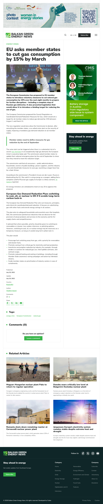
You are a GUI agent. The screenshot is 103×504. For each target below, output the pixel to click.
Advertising (95, 475)
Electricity (58, 470)
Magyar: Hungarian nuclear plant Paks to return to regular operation (26, 386)
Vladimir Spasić (11, 291)
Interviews (58, 491)
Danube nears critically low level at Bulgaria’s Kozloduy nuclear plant (70, 386)
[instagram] (93, 453)
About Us (95, 479)
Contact (94, 470)
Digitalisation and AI (61, 487)
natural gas (37, 316)
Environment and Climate (81, 475)
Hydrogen (76, 479)
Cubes (49, 500)
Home (57, 466)
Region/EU (9, 285)
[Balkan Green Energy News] (19, 35)
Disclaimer (95, 483)
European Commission (24, 316)
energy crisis (10, 316)
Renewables (77, 466)
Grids (56, 475)
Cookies (97, 500)
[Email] (22, 304)
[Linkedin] (17, 304)
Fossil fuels (76, 483)
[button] (65, 35)
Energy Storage (60, 479)
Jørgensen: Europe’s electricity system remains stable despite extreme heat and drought (73, 429)
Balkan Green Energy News (17, 500)
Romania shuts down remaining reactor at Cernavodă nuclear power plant (26, 428)
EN (71, 35)
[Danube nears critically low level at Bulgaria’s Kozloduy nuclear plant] (75, 369)
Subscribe (84, 35)
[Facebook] (8, 304)
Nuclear (57, 483)
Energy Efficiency (78, 470)
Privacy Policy (86, 500)
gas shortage (16, 152)
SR (75, 35)
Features (76, 487)
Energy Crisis (12, 44)
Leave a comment (33, 338)
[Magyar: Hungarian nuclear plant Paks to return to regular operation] (28, 369)
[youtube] (98, 453)
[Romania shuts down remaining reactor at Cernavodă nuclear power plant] (28, 412)
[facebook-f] (83, 453)
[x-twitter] (88, 453)
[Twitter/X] (13, 304)
